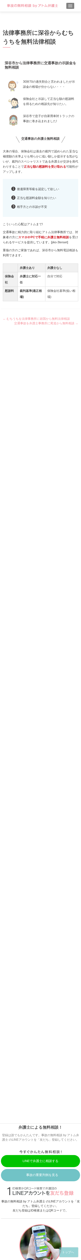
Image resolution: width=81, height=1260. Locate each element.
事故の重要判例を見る (42, 1175)
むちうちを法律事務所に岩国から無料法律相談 (36, 318)
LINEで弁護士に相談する (40, 1161)
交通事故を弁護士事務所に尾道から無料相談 (46, 323)
